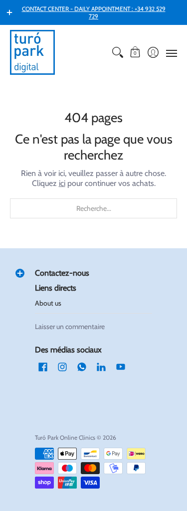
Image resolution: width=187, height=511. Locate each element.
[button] (135, 52)
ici (62, 183)
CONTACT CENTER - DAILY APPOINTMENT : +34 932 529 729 (94, 12)
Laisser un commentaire (70, 326)
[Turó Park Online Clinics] (32, 52)
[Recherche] (117, 52)
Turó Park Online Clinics (65, 437)
